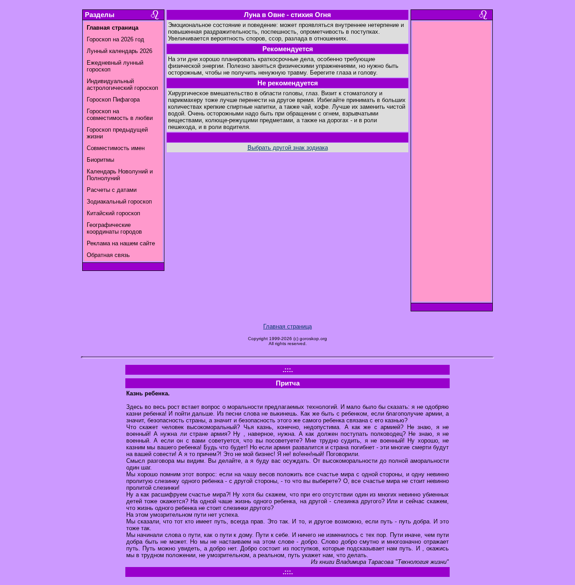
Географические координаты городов (114, 228)
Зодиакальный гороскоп (119, 201)
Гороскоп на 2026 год (115, 39)
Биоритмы (100, 159)
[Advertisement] (452, 164)
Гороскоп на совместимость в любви (120, 114)
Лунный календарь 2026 (119, 51)
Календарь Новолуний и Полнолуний (120, 175)
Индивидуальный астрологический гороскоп (122, 84)
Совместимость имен (116, 148)
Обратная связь (108, 255)
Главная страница (287, 326)
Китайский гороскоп (113, 213)
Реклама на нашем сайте (121, 243)
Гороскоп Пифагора (113, 99)
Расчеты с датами (112, 189)
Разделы (100, 14)
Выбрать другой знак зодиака (288, 147)
